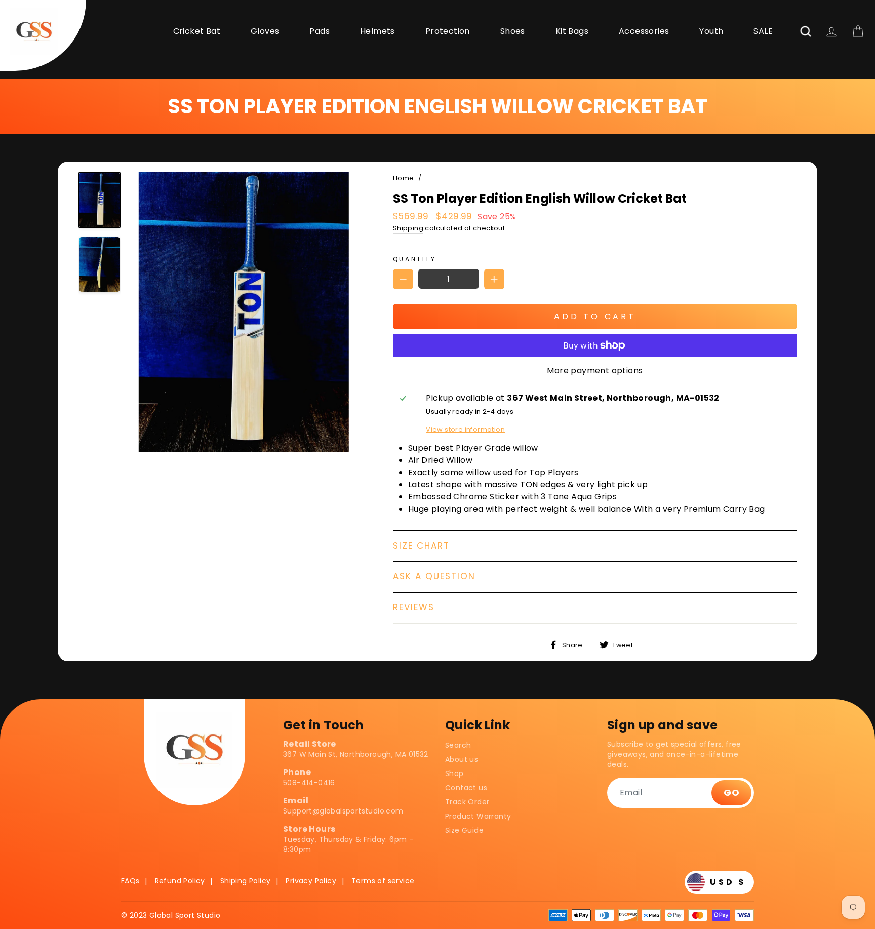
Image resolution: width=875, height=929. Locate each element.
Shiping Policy (245, 881)
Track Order (467, 802)
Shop (454, 773)
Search (458, 745)
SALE (763, 31)
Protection (447, 31)
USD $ (728, 882)
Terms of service (382, 881)
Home (403, 178)
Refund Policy (180, 881)
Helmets (377, 31)
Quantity (414, 259)
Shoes (512, 31)
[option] (244, 314)
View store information (465, 429)
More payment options (595, 370)
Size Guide (464, 830)
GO (731, 792)
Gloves (265, 31)
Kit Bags (571, 31)
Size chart (421, 545)
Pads (319, 31)
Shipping (408, 228)
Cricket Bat (196, 31)
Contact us (466, 788)
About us (461, 759)
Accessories (644, 31)
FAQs (130, 881)
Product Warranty (478, 816)
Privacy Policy (311, 881)
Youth (711, 31)
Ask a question (434, 576)
